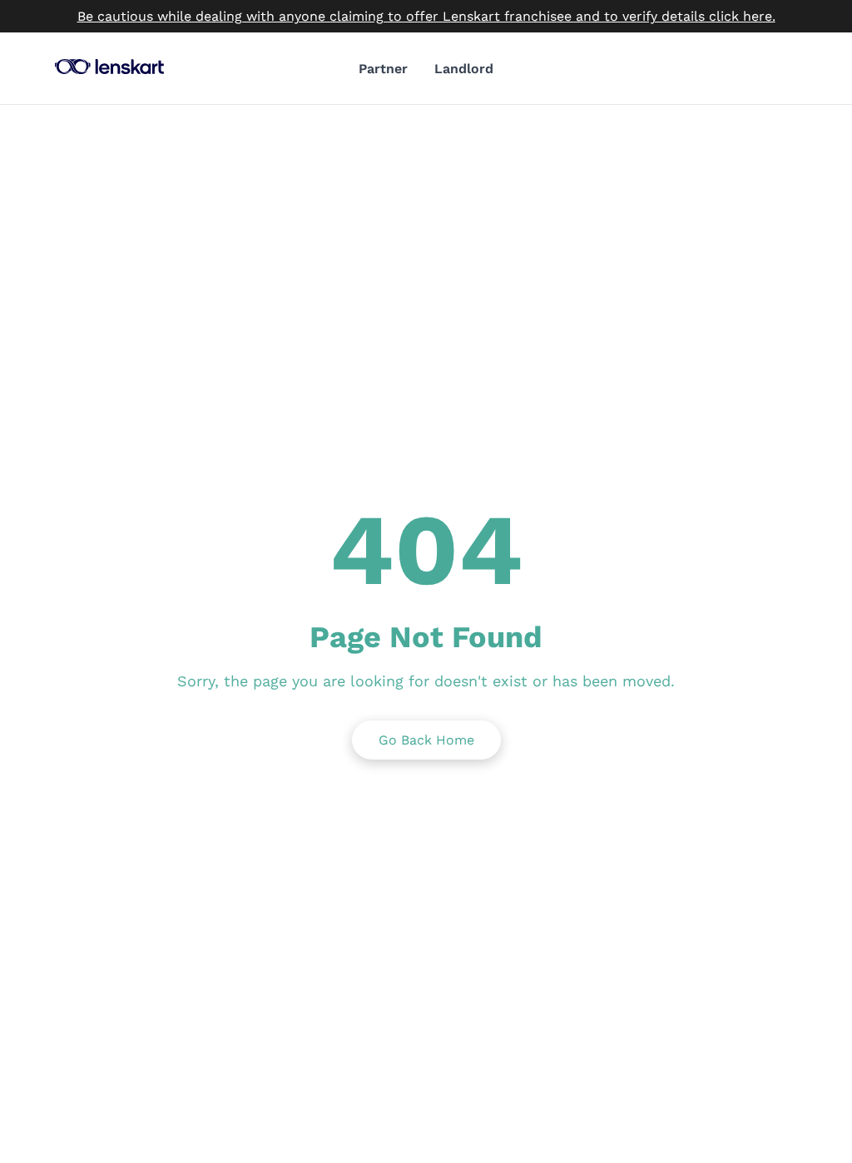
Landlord (463, 69)
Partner (383, 69)
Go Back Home (426, 740)
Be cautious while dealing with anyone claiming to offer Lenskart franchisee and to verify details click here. (426, 16)
